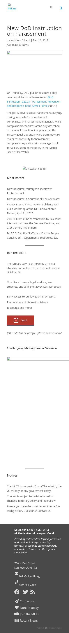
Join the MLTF (29, 614)
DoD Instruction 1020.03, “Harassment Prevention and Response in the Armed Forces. (33, 101)
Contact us (27, 601)
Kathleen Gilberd (20, 40)
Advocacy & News (18, 44)
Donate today (29, 608)
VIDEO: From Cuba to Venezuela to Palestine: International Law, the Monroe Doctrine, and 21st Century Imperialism (34, 223)
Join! (24, 320)
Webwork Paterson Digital (49, 628)
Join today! (55, 286)
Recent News (28, 621)
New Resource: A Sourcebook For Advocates (34, 199)
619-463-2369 (27, 584)
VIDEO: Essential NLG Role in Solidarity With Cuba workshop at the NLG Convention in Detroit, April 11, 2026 (33, 209)
